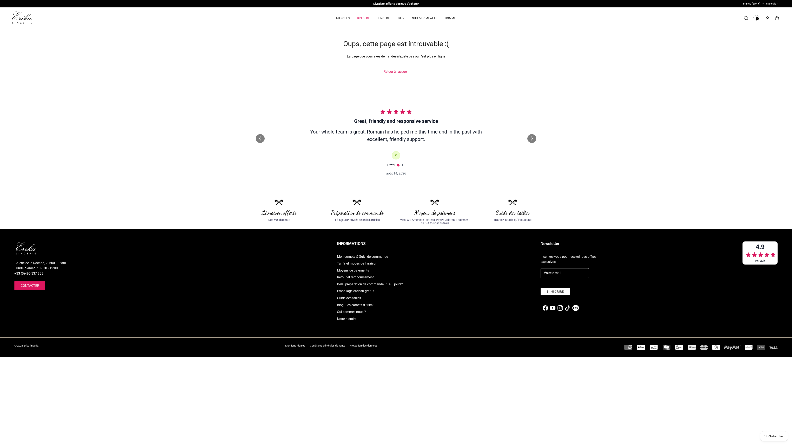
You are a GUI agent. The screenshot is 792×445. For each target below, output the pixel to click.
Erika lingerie (31, 345)
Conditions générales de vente (327, 345)
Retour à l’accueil (396, 72)
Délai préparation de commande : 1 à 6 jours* (370, 284)
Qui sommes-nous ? (351, 312)
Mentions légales (295, 345)
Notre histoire (346, 319)
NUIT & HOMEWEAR (424, 18)
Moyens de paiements (353, 270)
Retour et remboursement (355, 277)
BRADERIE (363, 18)
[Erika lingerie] (22, 18)
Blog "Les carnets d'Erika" (355, 305)
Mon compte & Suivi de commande (362, 257)
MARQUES (343, 18)
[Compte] (767, 18)
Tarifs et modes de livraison (357, 263)
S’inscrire (555, 291)
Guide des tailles (349, 298)
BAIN (401, 18)
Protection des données (363, 345)
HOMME (450, 18)
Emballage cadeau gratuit (355, 291)
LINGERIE (384, 18)
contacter (30, 286)
